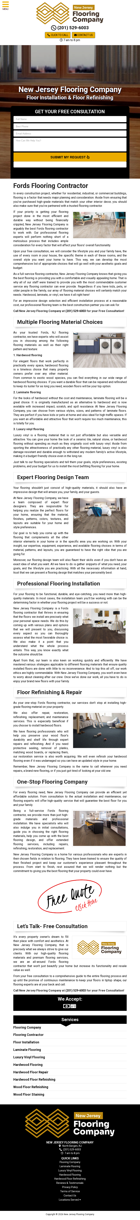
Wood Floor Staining (28, 1094)
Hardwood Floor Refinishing (34, 1079)
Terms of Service (70, 1191)
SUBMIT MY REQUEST (68, 157)
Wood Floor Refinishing (30, 1087)
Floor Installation (26, 1042)
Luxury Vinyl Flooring (29, 1057)
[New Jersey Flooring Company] (70, 1123)
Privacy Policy (70, 1187)
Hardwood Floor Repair (30, 1072)
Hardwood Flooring (28, 1065)
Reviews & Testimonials (69, 1182)
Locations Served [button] (69, 1199)
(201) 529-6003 (72, 27)
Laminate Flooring (27, 1050)
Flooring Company (27, 1027)
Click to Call (59, 35)
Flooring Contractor (28, 1035)
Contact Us (85, 35)
